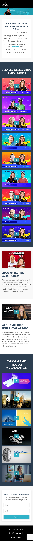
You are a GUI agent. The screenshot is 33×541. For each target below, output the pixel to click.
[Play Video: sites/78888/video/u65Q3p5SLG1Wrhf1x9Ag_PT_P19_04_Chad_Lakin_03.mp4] (16, 234)
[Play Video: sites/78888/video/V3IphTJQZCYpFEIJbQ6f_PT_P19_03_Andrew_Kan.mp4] (16, 160)
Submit (16, 517)
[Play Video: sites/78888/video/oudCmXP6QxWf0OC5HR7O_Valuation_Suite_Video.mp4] (16, 473)
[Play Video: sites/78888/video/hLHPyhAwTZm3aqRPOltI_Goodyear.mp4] (16, 455)
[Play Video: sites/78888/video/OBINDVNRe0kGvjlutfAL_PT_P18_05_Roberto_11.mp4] (16, 104)
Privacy (19, 537)
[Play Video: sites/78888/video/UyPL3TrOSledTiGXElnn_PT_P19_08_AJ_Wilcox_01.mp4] (16, 141)
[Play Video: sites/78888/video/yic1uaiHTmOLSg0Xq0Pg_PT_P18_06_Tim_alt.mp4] (16, 178)
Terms (13, 537)
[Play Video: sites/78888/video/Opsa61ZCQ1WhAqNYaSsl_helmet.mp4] (16, 436)
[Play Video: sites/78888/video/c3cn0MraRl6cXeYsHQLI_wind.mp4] (16, 418)
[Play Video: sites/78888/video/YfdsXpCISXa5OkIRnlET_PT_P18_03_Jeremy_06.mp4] (16, 86)
